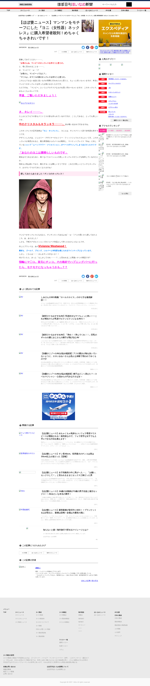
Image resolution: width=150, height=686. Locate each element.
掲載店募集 (7, 669)
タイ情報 (39, 626)
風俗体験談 (118, 621)
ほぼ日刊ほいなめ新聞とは (56, 669)
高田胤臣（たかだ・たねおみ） (117, 79)
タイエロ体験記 (64, 622)
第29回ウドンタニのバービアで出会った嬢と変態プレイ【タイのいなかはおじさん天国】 (119, 136)
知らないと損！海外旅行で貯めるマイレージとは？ (66, 530)
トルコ (80, 631)
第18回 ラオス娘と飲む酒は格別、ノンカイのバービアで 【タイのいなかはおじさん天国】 (118, 184)
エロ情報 (64, 52)
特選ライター (63, 646)
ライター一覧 (141, 10)
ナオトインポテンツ (114, 92)
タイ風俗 (42, 10)
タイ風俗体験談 (64, 618)
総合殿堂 (127, 130)
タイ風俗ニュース (21, 622)
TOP (8, 10)
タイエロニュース (21, 618)
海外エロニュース (91, 52)
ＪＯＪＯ (111, 114)
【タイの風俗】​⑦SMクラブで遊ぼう (117, 176)
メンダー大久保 (113, 103)
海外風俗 (75, 10)
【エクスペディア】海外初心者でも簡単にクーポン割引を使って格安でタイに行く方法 (115, 51)
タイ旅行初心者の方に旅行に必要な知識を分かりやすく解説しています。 (65, 533)
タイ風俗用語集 (41, 633)
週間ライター (63, 642)
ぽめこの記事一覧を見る (89, 581)
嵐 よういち (111, 111)
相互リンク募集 (8, 671)
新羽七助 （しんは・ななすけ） (117, 116)
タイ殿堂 (111, 130)
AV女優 (108, 10)
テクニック (118, 636)
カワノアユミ (112, 101)
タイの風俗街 (40, 618)
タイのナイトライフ (42, 622)
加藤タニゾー (112, 96)
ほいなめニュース (92, 10)
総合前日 (119, 130)
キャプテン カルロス (114, 83)
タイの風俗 (39, 615)
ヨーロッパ (81, 625)
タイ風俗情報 (40, 636)
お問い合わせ (8, 674)
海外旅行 (81, 618)
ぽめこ (38, 568)
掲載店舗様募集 (26, 4)
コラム (61, 649)
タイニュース (25, 10)
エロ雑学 (117, 632)
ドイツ (80, 628)
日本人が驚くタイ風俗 (43, 629)
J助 (109, 88)
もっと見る (125, 193)
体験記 (80, 615)
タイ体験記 (58, 10)
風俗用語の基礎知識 (121, 625)
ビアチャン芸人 (113, 107)
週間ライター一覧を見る (121, 120)
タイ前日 (102, 130)
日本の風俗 (125, 10)
